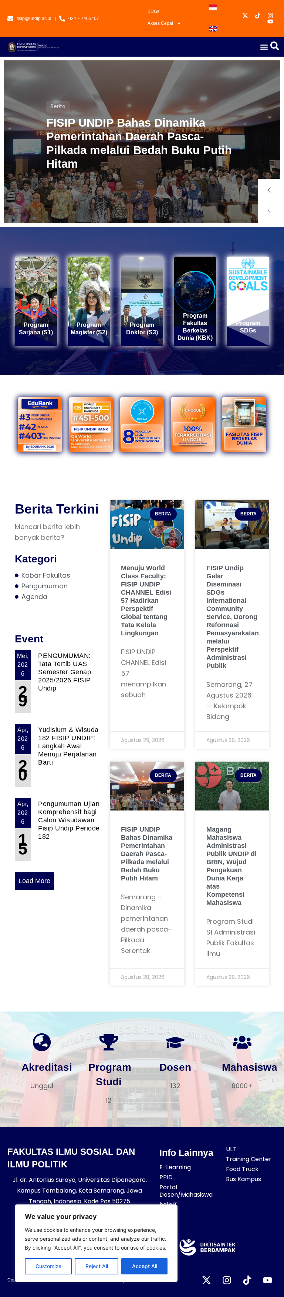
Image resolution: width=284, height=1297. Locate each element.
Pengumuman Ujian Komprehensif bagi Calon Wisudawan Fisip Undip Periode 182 (69, 820)
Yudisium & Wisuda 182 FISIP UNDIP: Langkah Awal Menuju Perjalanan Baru (68, 746)
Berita (58, 106)
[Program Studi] (108, 1042)
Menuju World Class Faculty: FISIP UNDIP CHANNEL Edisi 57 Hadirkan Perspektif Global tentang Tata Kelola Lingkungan (146, 600)
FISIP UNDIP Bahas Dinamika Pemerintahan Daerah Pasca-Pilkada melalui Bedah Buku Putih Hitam (146, 854)
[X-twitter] (206, 1280)
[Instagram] (226, 1280)
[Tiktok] (247, 1280)
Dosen (175, 1067)
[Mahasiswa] (242, 1042)
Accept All (144, 1266)
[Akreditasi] (42, 1042)
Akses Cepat (160, 23)
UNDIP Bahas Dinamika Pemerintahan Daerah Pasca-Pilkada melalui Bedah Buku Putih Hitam (139, 143)
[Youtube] (267, 1280)
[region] (96, 1243)
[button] (264, 47)
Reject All (96, 1266)
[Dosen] (175, 1042)
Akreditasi (46, 1067)
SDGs (153, 11)
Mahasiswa (249, 1067)
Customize (48, 1266)
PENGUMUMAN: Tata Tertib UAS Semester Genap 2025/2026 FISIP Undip (64, 672)
